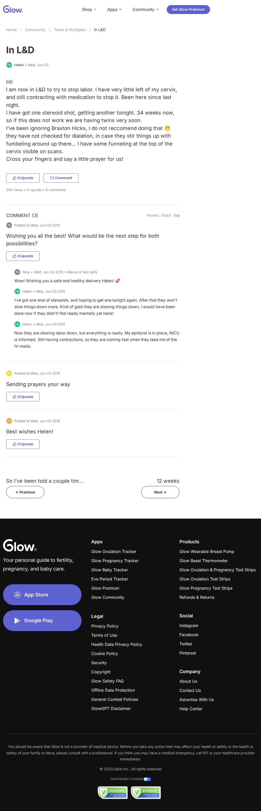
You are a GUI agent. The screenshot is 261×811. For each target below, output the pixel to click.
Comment (63, 178)
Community (35, 29)
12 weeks (168, 481)
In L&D (100, 29)
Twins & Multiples (70, 29)
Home (11, 29)
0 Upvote (25, 178)
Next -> (160, 492)
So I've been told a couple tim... (44, 481)
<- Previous (25, 492)
